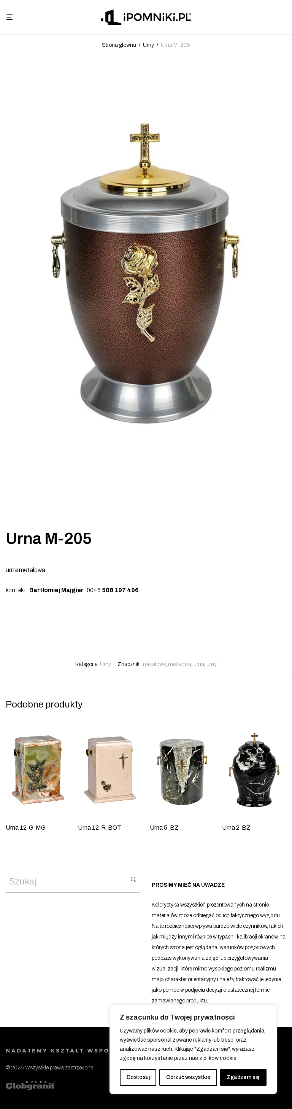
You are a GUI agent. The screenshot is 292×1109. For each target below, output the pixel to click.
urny (211, 664)
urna (199, 664)
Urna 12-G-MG (26, 827)
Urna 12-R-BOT (99, 827)
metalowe (154, 664)
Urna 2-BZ (236, 827)
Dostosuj (138, 1077)
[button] (133, 878)
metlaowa (179, 664)
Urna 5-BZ (164, 827)
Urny (148, 45)
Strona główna (119, 45)
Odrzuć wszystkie (188, 1077)
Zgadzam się (243, 1077)
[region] (193, 1049)
